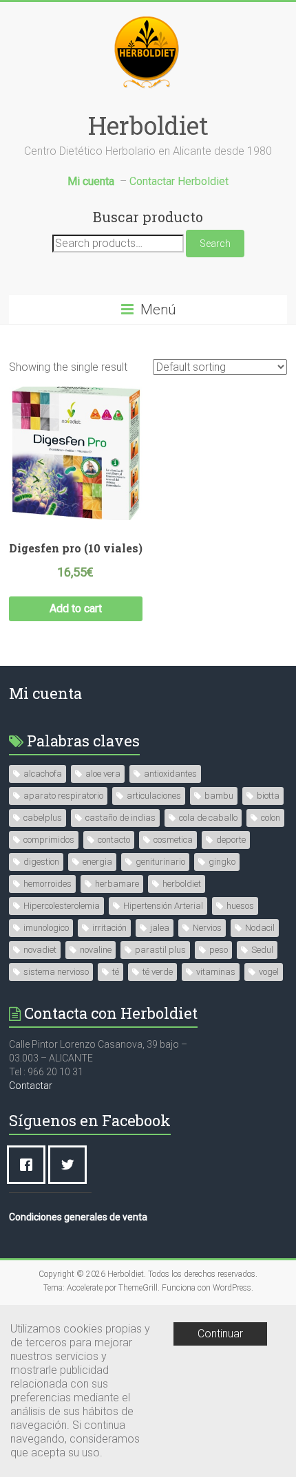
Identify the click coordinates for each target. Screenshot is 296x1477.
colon (270, 817)
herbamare (117, 883)
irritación (109, 928)
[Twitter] (71, 1164)
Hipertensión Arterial (163, 906)
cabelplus (42, 817)
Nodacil (260, 928)
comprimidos (48, 839)
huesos (240, 906)
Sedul (262, 950)
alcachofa (42, 773)
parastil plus (160, 950)
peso (218, 950)
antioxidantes (170, 773)
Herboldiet (148, 125)
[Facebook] (29, 1164)
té (115, 972)
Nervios (207, 928)
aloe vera (102, 773)
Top (284, 1465)
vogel (269, 972)
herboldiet (181, 883)
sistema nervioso (56, 972)
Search (215, 243)
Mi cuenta (45, 693)
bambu (218, 795)
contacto (114, 839)
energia (97, 861)
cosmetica (173, 839)
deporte (231, 839)
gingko (222, 861)
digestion (41, 861)
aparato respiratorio (63, 795)
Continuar (220, 1333)
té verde (157, 972)
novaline (96, 950)
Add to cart (76, 608)
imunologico (46, 928)
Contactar (30, 1085)
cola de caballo (208, 817)
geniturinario (160, 861)
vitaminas (215, 972)
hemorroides (47, 883)
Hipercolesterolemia (61, 906)
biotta (268, 795)
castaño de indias (120, 817)
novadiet (39, 950)
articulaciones (154, 795)
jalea (159, 928)
